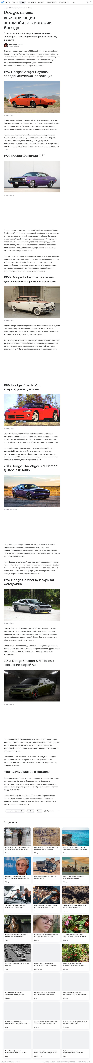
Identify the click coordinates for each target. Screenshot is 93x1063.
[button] (32, 97)
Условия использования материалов (66, 1061)
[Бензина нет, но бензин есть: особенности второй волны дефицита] (46, 986)
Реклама (17, 1061)
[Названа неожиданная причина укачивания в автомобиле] (17, 928)
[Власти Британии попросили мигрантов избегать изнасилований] (75, 870)
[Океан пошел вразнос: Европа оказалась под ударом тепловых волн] (75, 841)
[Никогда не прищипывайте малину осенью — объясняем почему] (75, 957)
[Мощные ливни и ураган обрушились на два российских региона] (75, 986)
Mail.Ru (4, 1061)
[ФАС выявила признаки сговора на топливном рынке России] (46, 899)
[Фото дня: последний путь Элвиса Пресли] (17, 957)
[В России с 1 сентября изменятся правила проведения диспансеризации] (75, 1015)
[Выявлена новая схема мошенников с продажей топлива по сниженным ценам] (17, 1015)
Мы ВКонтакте (45, 1061)
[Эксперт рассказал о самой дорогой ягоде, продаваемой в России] (75, 928)
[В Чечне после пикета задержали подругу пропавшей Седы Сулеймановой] (46, 928)
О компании (10, 1061)
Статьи (30, 7)
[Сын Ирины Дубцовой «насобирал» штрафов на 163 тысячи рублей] (17, 1044)
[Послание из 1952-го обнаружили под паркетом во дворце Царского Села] (46, 841)
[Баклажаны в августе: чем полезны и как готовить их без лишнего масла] (46, 957)
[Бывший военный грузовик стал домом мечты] (46, 870)
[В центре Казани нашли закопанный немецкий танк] (17, 986)
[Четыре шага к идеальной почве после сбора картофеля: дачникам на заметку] (75, 899)
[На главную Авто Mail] (7, 2)
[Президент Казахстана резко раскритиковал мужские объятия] (17, 870)
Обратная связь (82, 1061)
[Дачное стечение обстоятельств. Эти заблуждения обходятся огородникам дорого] (46, 1015)
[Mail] (2, 2)
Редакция (52, 1061)
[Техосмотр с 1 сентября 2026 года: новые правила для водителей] (17, 899)
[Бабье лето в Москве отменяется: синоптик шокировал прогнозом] (17, 841)
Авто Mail (22, 7)
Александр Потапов (16, 44)
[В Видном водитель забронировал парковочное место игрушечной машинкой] (75, 1044)
